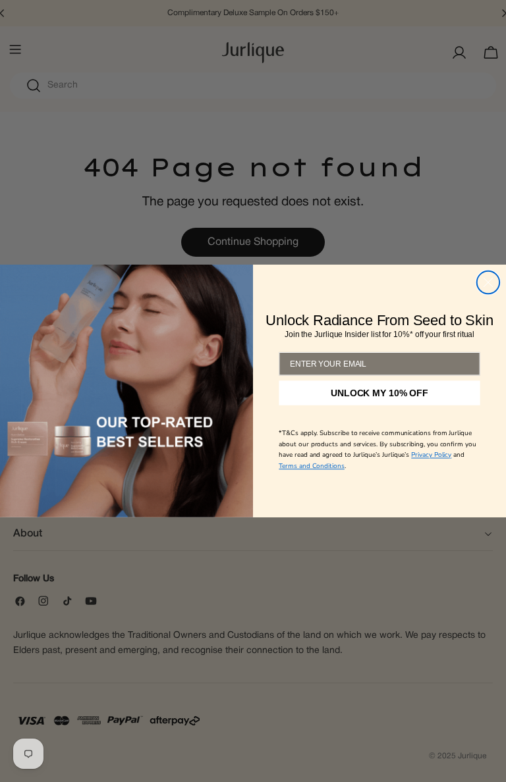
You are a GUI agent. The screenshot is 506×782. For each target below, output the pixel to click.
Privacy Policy (431, 454)
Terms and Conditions (311, 466)
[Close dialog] (488, 282)
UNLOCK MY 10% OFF (379, 393)
